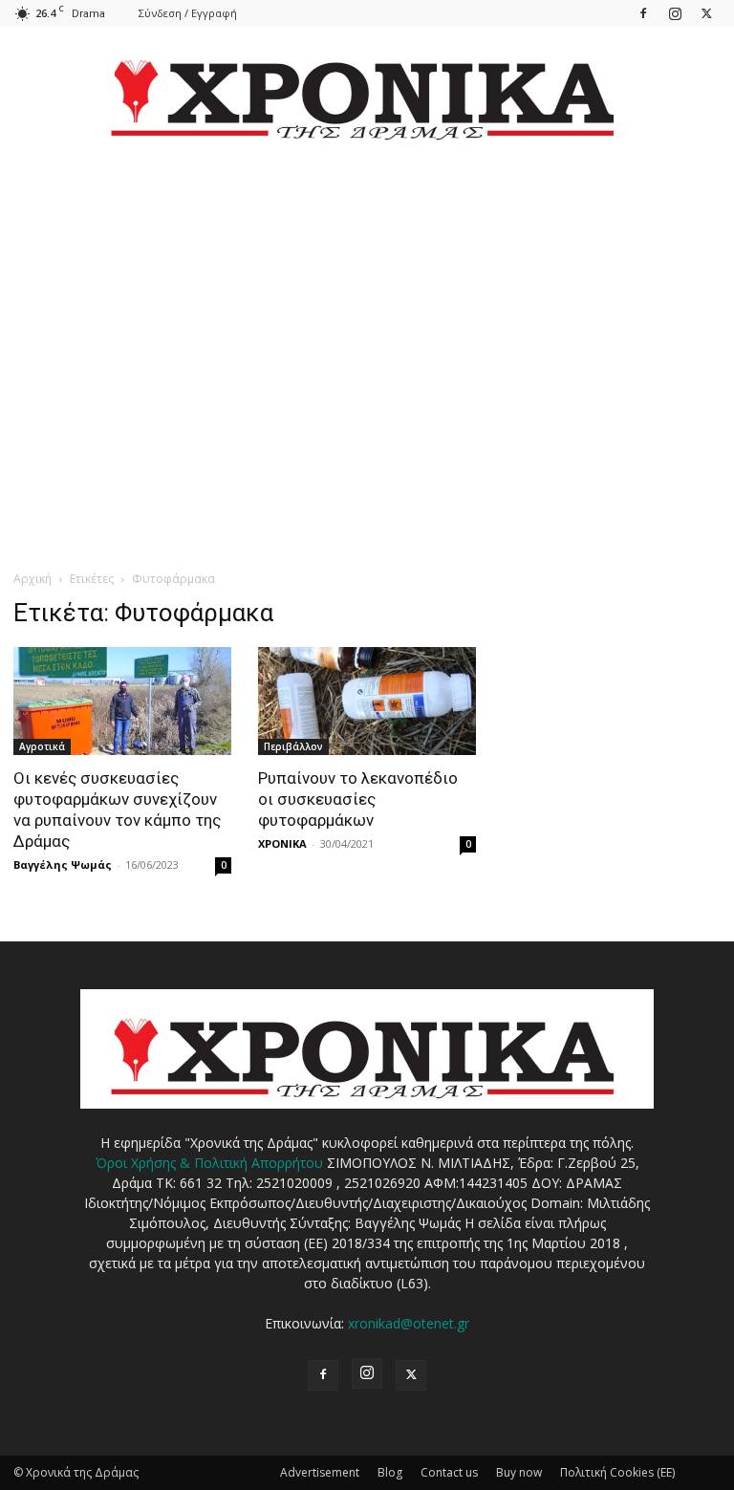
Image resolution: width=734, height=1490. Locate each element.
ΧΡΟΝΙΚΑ (282, 843)
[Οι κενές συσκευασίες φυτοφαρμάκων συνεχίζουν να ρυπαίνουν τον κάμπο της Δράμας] (122, 701)
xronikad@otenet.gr (408, 1323)
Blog (390, 1472)
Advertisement (319, 1472)
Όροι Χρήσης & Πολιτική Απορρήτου (209, 1163)
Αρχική (32, 579)
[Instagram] (674, 13)
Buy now (519, 1472)
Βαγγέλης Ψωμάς (62, 864)
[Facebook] (643, 13)
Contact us (449, 1472)
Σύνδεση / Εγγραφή (188, 13)
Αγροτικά (42, 746)
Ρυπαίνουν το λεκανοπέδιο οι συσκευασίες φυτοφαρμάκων (358, 799)
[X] (706, 13)
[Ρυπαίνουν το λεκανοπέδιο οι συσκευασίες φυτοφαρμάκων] (367, 701)
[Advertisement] (367, 340)
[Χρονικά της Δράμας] (367, 90)
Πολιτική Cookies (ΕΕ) (617, 1472)
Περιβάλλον (293, 746)
